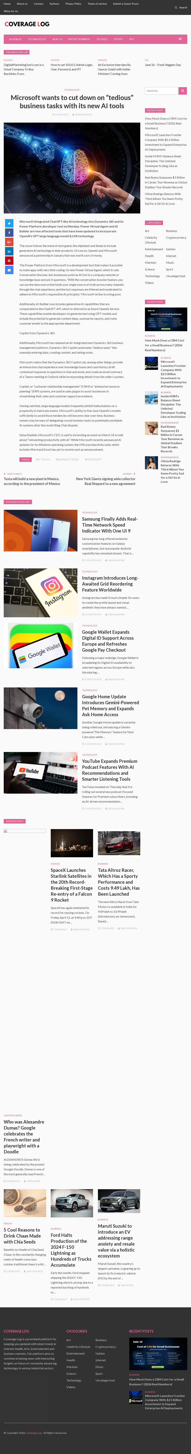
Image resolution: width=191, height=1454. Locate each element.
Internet (55, 60)
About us (22, 3)
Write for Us (11, 11)
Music (170, 262)
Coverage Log (33, 1432)
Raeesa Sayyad (83, 114)
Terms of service (97, 3)
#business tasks (67, 459)
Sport (118, 39)
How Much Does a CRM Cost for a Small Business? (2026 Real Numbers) (166, 123)
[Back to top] (181, 1444)
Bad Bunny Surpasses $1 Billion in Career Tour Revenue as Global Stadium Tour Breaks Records (166, 182)
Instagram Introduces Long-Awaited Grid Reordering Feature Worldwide (110, 583)
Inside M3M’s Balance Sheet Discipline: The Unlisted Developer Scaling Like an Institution (173, 406)
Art (131, 39)
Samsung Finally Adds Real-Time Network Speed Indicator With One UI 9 (110, 524)
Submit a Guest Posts (126, 3)
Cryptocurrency (176, 237)
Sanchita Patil (82, 929)
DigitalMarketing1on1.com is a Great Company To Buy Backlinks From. (24, 69)
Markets (150, 262)
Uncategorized (13, 1115)
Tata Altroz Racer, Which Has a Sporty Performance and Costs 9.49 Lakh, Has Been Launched (119, 882)
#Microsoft (93, 459)
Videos (149, 282)
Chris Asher (33, 1181)
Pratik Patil (127, 1285)
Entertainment (79, 39)
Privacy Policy (73, 3)
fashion (170, 249)
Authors (54, 3)
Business (15, 39)
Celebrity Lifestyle (78, 1346)
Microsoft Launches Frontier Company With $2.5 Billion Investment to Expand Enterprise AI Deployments (174, 374)
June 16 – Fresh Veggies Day (163, 64)
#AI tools (43, 459)
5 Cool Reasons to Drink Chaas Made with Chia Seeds (22, 1235)
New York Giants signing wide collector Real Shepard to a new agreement (105, 481)
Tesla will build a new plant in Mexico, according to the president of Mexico (32, 481)
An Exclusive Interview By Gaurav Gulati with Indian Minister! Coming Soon (114, 69)
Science (102, 39)
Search (183, 7)
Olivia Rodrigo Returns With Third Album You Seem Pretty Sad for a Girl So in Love (164, 198)
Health (57, 39)
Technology (37, 39)
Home (7, 3)
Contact (38, 3)
